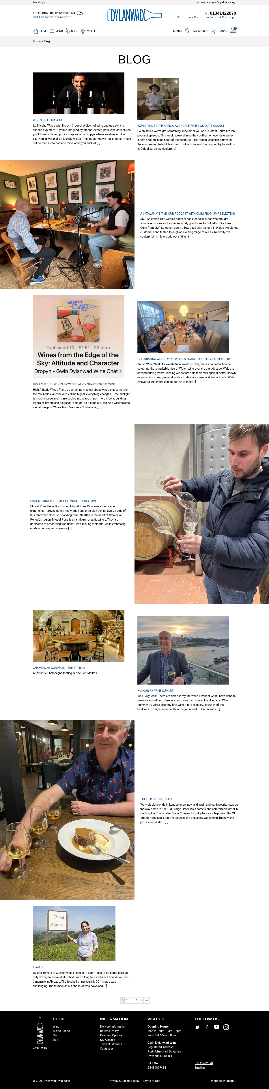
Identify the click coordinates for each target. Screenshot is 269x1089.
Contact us (107, 1048)
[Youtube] (218, 1027)
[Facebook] (209, 1027)
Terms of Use (151, 1081)
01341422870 (204, 1063)
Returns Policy (109, 1031)
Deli (55, 1039)
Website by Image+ (223, 1081)
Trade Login (39, 2)
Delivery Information (113, 1026)
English (221, 2)
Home (37, 41)
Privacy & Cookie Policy (124, 1081)
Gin (55, 1035)
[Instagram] (228, 1027)
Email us (200, 1067)
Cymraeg (230, 2)
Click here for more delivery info (52, 17)
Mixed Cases (61, 1031)
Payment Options (111, 1035)
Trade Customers (111, 1044)
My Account (107, 1039)
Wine (56, 1026)
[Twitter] (199, 1027)
